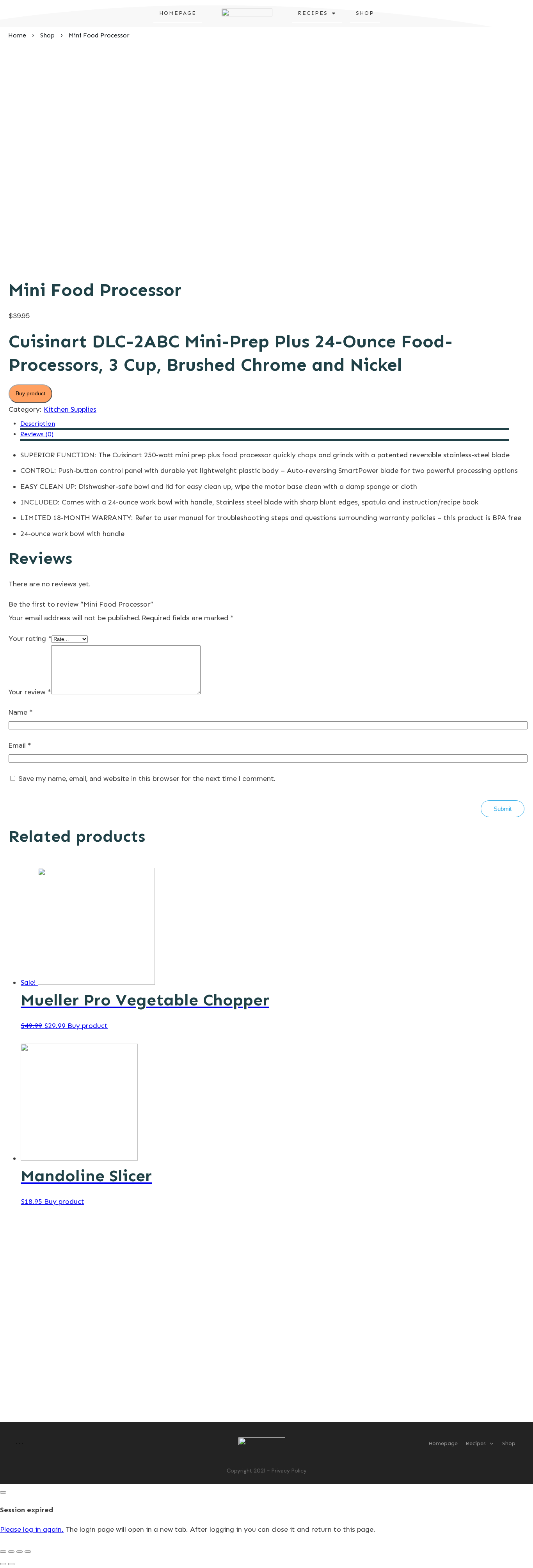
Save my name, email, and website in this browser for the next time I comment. (146, 778)
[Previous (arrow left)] (3, 1564)
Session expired (26, 1510)
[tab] (264, 424)
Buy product (30, 393)
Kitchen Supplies (70, 409)
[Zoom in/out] (28, 1551)
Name (21, 712)
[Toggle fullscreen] (19, 1551)
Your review (30, 692)
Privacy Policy (289, 1470)
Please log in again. (32, 1529)
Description (37, 423)
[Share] (11, 1551)
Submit (503, 808)
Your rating (30, 638)
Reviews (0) (36, 434)
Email (20, 745)
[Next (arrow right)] (11, 1564)
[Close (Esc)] (3, 1551)
